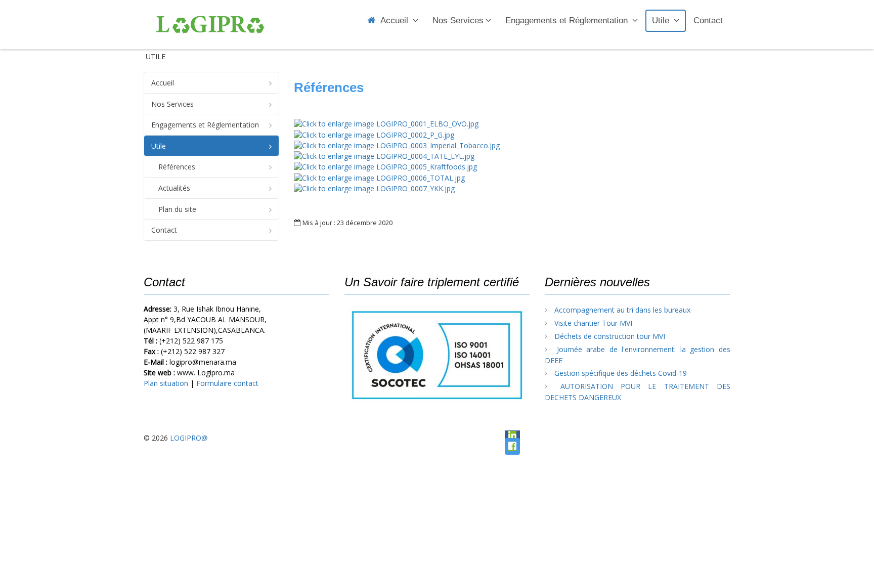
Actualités (174, 188)
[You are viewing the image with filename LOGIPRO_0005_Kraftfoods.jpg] (385, 166)
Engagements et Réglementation (567, 20)
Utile (662, 20)
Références (176, 166)
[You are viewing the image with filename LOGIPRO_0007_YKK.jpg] (374, 188)
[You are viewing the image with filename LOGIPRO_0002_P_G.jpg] (374, 134)
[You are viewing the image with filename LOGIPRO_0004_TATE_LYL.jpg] (384, 155)
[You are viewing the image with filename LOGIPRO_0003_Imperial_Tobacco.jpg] (397, 145)
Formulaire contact (227, 383)
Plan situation (166, 383)
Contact (708, 20)
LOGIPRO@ (189, 438)
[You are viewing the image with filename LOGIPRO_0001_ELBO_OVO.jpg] (386, 123)
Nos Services (458, 20)
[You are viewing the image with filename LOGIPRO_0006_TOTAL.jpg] (379, 177)
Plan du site (177, 209)
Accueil (395, 20)
